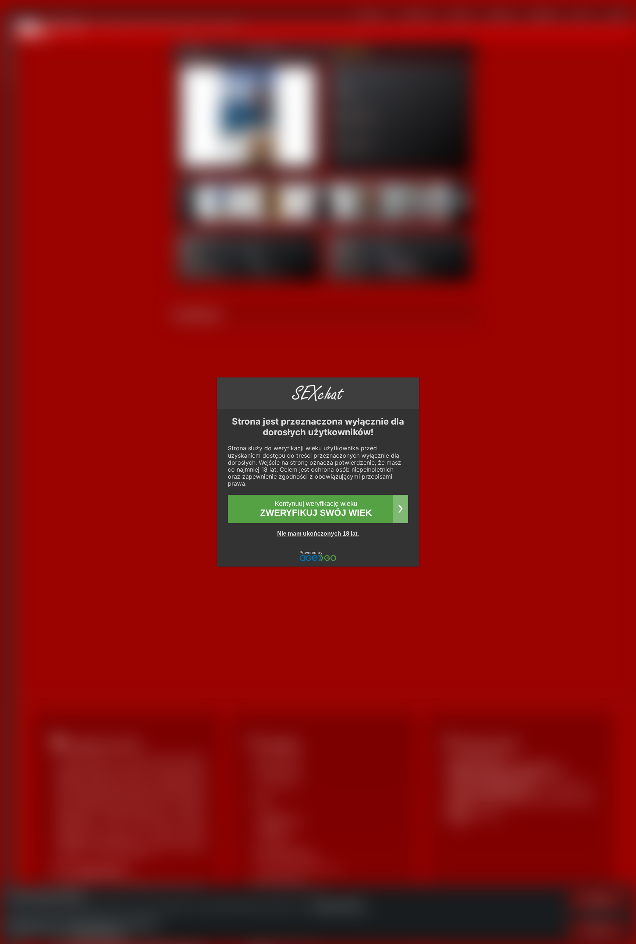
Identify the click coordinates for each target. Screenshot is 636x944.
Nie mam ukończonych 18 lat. (318, 533)
